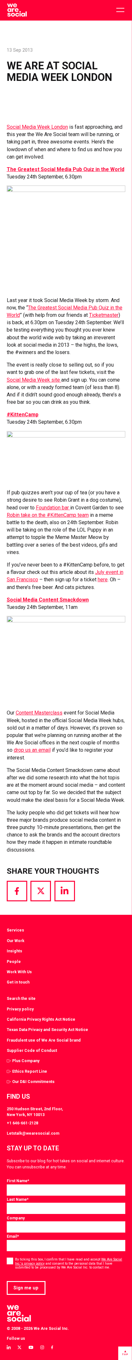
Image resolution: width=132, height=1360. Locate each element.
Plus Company (25, 1060)
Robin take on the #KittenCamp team (48, 515)
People (14, 961)
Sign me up (25, 1287)
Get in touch (18, 982)
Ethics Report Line (29, 1071)
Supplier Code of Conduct (32, 1050)
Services (15, 930)
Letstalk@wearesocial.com (33, 1133)
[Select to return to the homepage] (17, 10)
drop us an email (32, 750)
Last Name (18, 1199)
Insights (14, 951)
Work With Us (19, 971)
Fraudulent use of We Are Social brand (44, 1040)
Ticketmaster (104, 315)
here (103, 579)
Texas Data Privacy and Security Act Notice (47, 1029)
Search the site (21, 998)
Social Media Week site (34, 380)
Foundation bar (53, 508)
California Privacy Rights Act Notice (41, 1019)
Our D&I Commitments (33, 1081)
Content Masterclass (39, 713)
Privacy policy (20, 1009)
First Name (18, 1180)
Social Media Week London (37, 127)
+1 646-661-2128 (22, 1123)
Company (16, 1218)
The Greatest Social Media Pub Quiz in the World (65, 169)
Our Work (15, 940)
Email (13, 1236)
